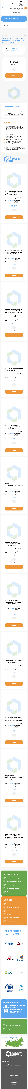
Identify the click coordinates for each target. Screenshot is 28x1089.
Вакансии (14, 1084)
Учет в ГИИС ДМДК (15, 1065)
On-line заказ (10, 904)
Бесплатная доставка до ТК (13, 885)
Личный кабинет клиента (13, 917)
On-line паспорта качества (13, 907)
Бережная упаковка (11, 891)
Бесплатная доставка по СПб (14, 881)
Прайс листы (10, 914)
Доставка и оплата (14, 1077)
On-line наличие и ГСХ (12, 911)
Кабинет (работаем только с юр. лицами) (16, 9)
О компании (14, 1082)
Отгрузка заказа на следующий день (15, 878)
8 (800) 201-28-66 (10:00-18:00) (13, 1025)
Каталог (14, 1073)
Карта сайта (14, 1086)
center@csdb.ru (10, 3)
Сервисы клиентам (14, 1075)
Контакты (14, 1080)
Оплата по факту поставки (13, 888)
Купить (14, 75)
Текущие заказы (11, 921)
